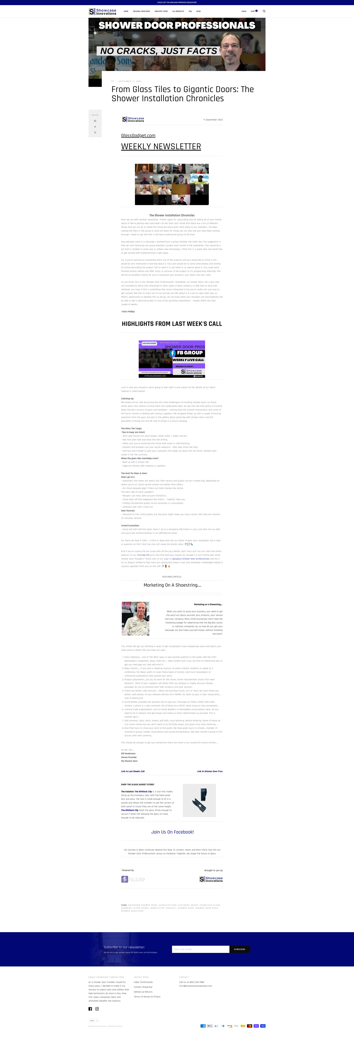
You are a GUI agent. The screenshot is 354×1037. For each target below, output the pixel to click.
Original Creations (141, 11)
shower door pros (207, 908)
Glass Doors (141, 908)
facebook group (188, 905)
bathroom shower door (142, 905)
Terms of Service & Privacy (147, 996)
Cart (254, 11)
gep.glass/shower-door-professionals (190, 558)
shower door (186, 908)
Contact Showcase (143, 987)
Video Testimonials (143, 982)
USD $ (92, 1021)
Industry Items (161, 11)
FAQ (190, 11)
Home (126, 11)
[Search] (264, 11)
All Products (178, 11)
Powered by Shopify (115, 1026)
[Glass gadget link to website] (211, 881)
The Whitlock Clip (143, 791)
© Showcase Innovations (97, 1026)
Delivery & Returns (143, 991)
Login (243, 11)
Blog (198, 11)
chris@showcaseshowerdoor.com (195, 985)
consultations (168, 905)
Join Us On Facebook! (172, 832)
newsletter (158, 908)
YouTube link (143, 555)
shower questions (132, 911)
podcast (171, 908)
